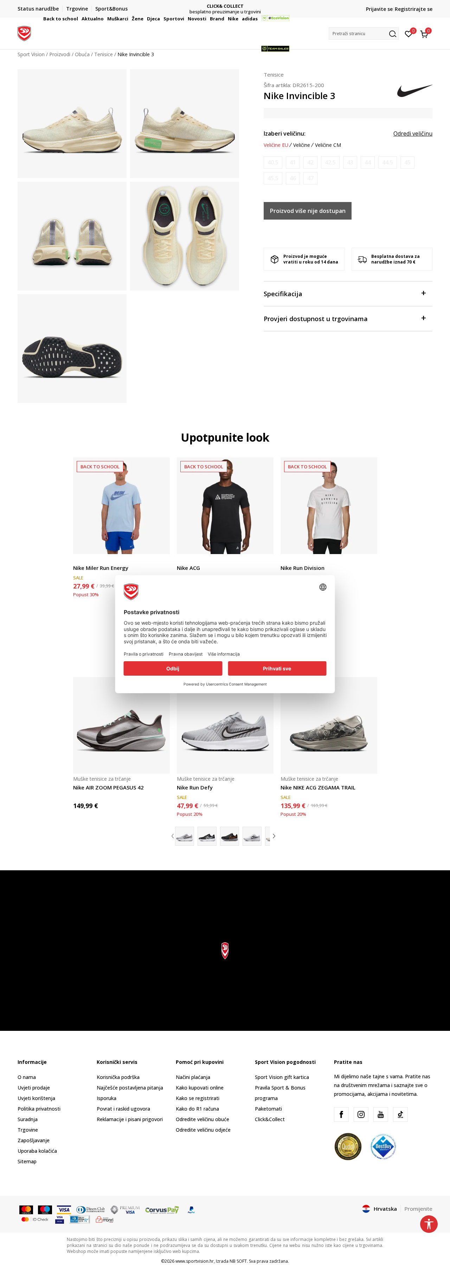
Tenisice (274, 74)
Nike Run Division (302, 567)
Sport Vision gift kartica (282, 1077)
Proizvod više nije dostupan (308, 211)
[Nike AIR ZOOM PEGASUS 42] (121, 725)
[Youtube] (381, 1114)
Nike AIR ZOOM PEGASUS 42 (108, 787)
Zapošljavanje (34, 1140)
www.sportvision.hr (194, 1261)
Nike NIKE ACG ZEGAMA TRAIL (318, 787)
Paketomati (268, 1108)
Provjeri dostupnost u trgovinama (316, 318)
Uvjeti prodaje (34, 1087)
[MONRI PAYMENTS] (104, 1219)
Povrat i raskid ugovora (123, 1108)
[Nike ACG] (225, 505)
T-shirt (80, 560)
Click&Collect (270, 1119)
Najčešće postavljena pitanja (130, 1087)
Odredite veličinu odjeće (203, 1129)
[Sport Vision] (24, 33)
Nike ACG (188, 567)
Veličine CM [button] (328, 145)
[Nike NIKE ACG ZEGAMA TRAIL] (329, 725)
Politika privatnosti (39, 1108)
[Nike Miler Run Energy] (121, 505)
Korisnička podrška (118, 1077)
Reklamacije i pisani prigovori (130, 1119)
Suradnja (28, 1119)
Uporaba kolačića (37, 1150)
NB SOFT (238, 1261)
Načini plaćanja (193, 1077)
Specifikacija (283, 294)
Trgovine (28, 1129)
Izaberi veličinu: (285, 133)
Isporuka (106, 1098)
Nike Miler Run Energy (100, 567)
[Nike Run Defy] (225, 725)
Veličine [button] (301, 145)
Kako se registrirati (197, 1098)
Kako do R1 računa (197, 1108)
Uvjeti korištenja (36, 1098)
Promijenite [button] (418, 1208)
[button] (79, 19)
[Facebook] (341, 1114)
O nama (27, 1077)
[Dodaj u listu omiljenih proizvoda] (160, 544)
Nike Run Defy (195, 787)
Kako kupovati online (200, 1087)
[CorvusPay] (162, 1209)
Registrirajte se (413, 9)
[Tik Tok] (400, 1114)
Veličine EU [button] (276, 145)
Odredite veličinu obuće (202, 1119)
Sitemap (27, 1161)
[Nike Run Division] (329, 505)
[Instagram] (361, 1114)
